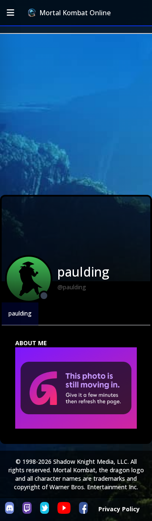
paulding (20, 313)
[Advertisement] (76, 114)
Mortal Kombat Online (75, 12)
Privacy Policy (119, 509)
